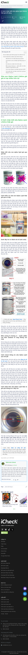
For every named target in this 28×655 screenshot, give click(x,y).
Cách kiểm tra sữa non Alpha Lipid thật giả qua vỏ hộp (16, 61)
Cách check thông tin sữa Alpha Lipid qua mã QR (15, 69)
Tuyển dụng (3, 543)
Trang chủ (4, 5)
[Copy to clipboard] (2, 21)
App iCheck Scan (17, 319)
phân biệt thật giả (9, 486)
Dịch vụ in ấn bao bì (5, 589)
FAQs (2, 546)
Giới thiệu (3, 541)
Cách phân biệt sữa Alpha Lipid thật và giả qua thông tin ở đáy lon (16, 72)
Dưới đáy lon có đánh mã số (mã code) (13, 63)
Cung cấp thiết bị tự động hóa (7, 592)
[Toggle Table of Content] (24, 52)
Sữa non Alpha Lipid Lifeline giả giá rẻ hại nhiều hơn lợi (14, 54)
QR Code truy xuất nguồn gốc (7, 570)
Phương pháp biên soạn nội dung (8, 611)
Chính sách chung (5, 599)
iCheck (15, 465)
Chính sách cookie (5, 601)
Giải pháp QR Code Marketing (7, 575)
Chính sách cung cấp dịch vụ (7, 606)
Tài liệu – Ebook (4, 613)
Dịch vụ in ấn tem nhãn (6, 587)
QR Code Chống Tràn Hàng (7, 572)
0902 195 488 (6, 629)
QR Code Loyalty (4, 565)
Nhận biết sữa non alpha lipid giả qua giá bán (15, 58)
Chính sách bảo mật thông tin (7, 609)
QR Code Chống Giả (5, 563)
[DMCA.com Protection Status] (4, 532)
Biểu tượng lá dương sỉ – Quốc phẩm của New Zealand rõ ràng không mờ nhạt (16, 66)
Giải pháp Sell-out (5, 568)
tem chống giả (6, 128)
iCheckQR (3, 553)
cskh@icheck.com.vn (7, 645)
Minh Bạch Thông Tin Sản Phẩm (8, 577)
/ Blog (7, 5)
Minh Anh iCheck (22, 18)
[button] (15, 509)
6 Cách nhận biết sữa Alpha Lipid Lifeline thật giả (12, 56)
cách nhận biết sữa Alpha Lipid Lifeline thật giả (12, 46)
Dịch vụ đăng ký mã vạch (6, 584)
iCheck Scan (3, 551)
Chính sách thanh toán (6, 604)
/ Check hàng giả (19, 5)
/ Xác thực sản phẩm (12, 5)
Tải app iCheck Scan (5, 555)
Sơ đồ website (4, 548)
